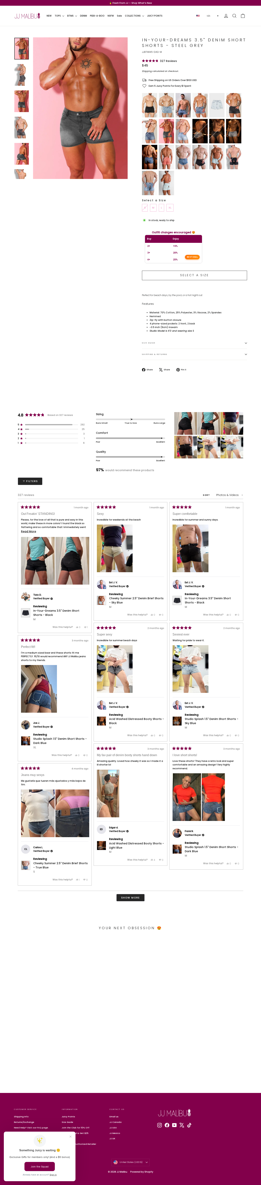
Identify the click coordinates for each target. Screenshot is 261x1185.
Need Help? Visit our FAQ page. (31, 1127)
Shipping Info (21, 1116)
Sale (119, 15)
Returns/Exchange (24, 1122)
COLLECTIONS (133, 15)
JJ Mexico (114, 1133)
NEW (49, 15)
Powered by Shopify (141, 1171)
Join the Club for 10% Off (75, 1127)
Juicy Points (68, 1116)
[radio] (149, 105)
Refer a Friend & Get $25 (75, 1133)
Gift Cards (67, 1138)
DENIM (83, 15)
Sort (207, 495)
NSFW (111, 15)
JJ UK (112, 1138)
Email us (113, 1116)
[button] (159, 61)
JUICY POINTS (154, 15)
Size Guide (148, 343)
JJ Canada (115, 1122)
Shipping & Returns (154, 354)
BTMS (70, 15)
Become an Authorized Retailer (79, 1144)
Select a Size (154, 200)
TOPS (58, 15)
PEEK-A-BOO (97, 15)
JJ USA (113, 1127)
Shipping (147, 71)
